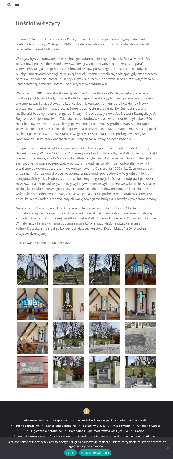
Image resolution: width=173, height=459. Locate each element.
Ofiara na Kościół (148, 425)
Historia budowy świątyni (95, 420)
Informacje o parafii (133, 420)
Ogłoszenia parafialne (46, 431)
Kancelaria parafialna (61, 425)
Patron (139, 431)
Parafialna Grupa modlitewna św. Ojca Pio (98, 431)
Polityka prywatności (95, 452)
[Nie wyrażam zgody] (168, 448)
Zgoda (70, 452)
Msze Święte (121, 425)
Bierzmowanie (34, 420)
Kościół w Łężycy (94, 425)
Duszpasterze (60, 420)
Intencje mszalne (27, 425)
